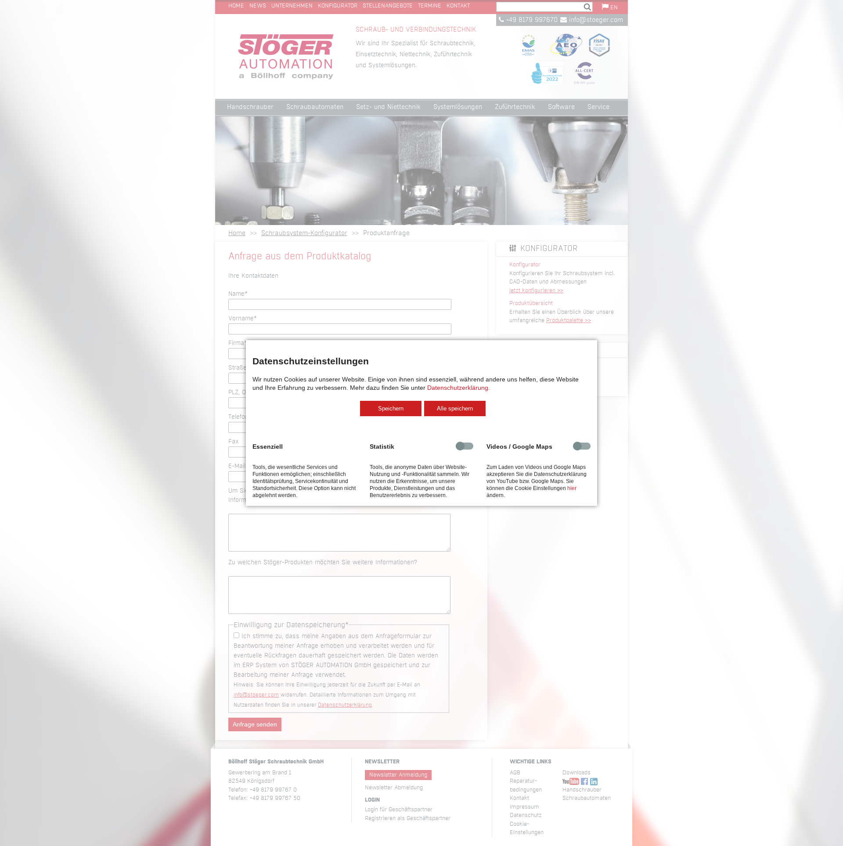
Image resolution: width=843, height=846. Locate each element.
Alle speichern (455, 408)
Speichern (390, 408)
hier (571, 488)
